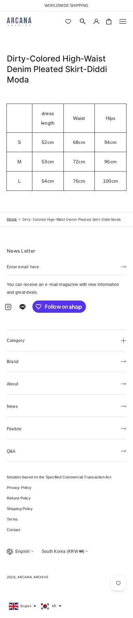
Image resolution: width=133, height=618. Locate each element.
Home (12, 219)
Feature (14, 428)
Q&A (11, 451)
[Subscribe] (123, 266)
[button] (83, 21)
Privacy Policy (19, 488)
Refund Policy (19, 498)
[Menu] (123, 21)
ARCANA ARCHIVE (32, 577)
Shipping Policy (20, 509)
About (12, 384)
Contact (13, 530)
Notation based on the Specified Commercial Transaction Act (59, 477)
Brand (12, 361)
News (12, 406)
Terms (12, 519)
